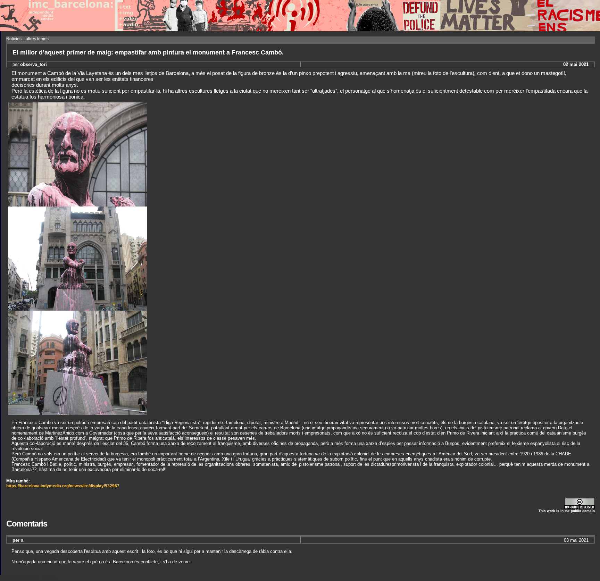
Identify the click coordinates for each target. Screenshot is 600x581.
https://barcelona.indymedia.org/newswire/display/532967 (62, 485)
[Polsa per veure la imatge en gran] (77, 205)
